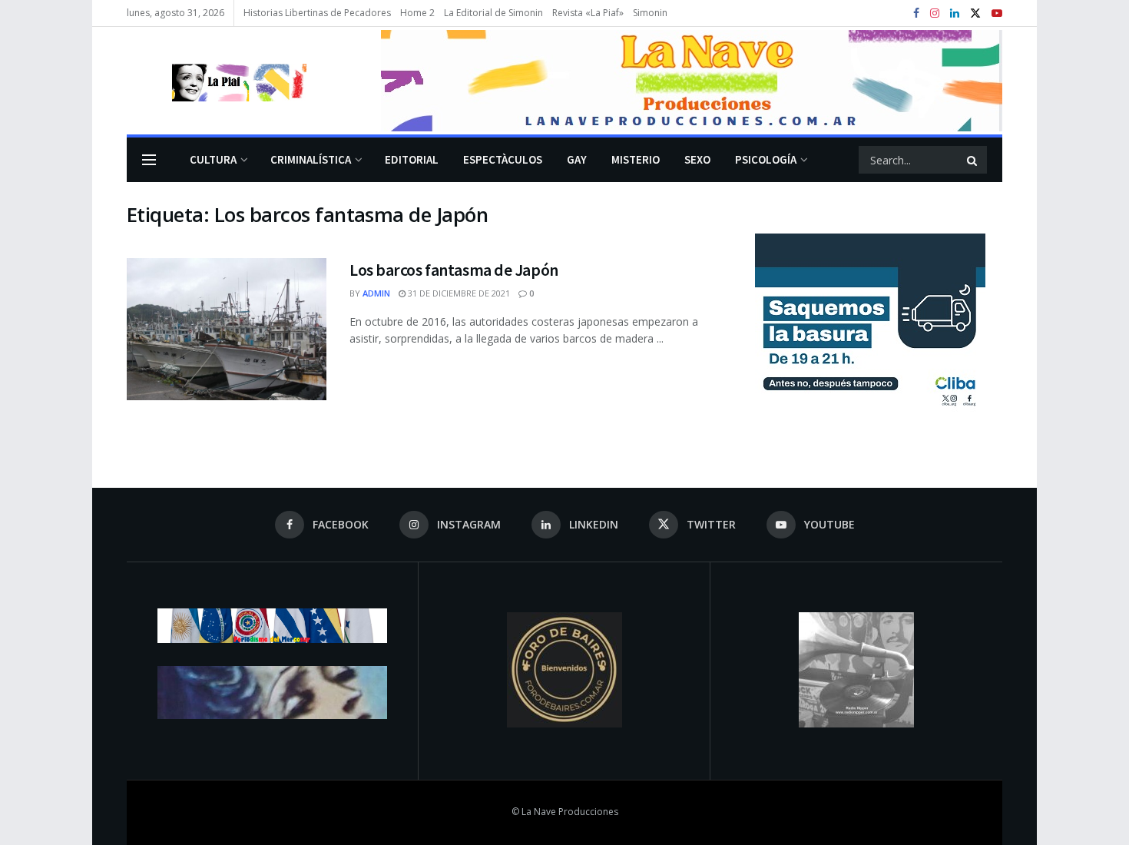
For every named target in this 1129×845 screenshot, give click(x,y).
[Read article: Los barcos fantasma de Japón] (226, 329)
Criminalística (310, 159)
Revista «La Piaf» (588, 12)
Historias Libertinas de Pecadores (317, 12)
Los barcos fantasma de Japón (453, 269)
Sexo (697, 159)
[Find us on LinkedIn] (954, 13)
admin (376, 293)
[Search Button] (973, 160)
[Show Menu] (149, 159)
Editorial (412, 159)
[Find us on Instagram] (934, 13)
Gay (577, 159)
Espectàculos (502, 159)
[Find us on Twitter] (975, 13)
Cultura (213, 159)
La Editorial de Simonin (493, 12)
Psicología (765, 159)
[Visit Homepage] (216, 80)
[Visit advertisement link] (691, 80)
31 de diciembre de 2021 (458, 293)
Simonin (650, 12)
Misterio (635, 159)
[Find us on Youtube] (997, 13)
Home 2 (417, 12)
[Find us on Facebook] (916, 13)
